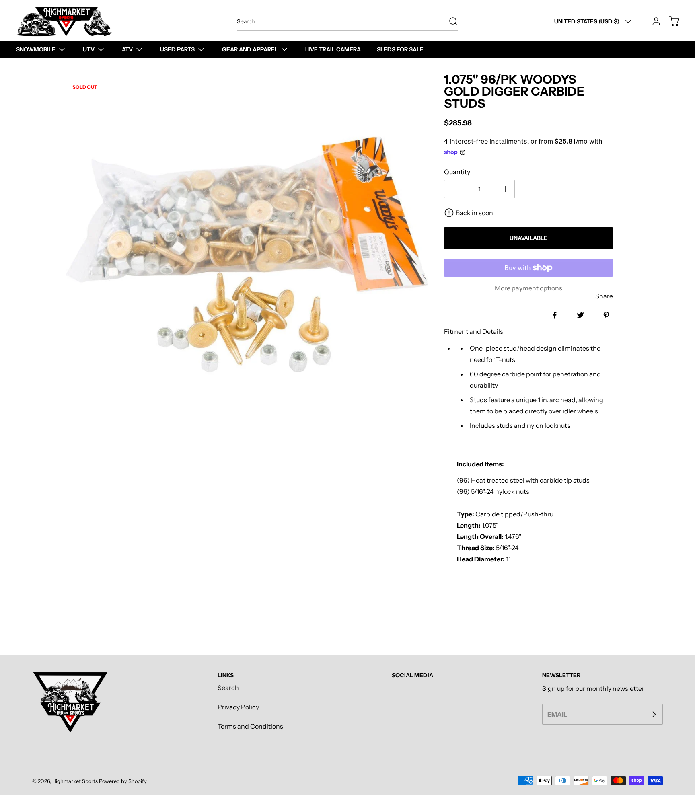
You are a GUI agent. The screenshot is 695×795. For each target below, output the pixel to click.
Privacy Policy (238, 707)
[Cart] (670, 21)
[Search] (449, 21)
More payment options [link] (528, 288)
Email (557, 714)
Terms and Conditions (250, 726)
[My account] (652, 21)
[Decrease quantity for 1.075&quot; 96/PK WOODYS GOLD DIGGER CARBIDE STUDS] (453, 189)
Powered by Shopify (123, 781)
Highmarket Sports (75, 781)
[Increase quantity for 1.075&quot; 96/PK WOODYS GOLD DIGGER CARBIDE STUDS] (505, 189)
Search (228, 688)
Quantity (457, 172)
